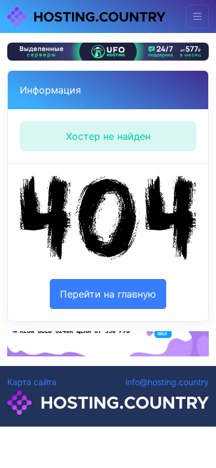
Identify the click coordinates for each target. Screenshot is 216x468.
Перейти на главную (108, 294)
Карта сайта (31, 382)
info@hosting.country (167, 382)
